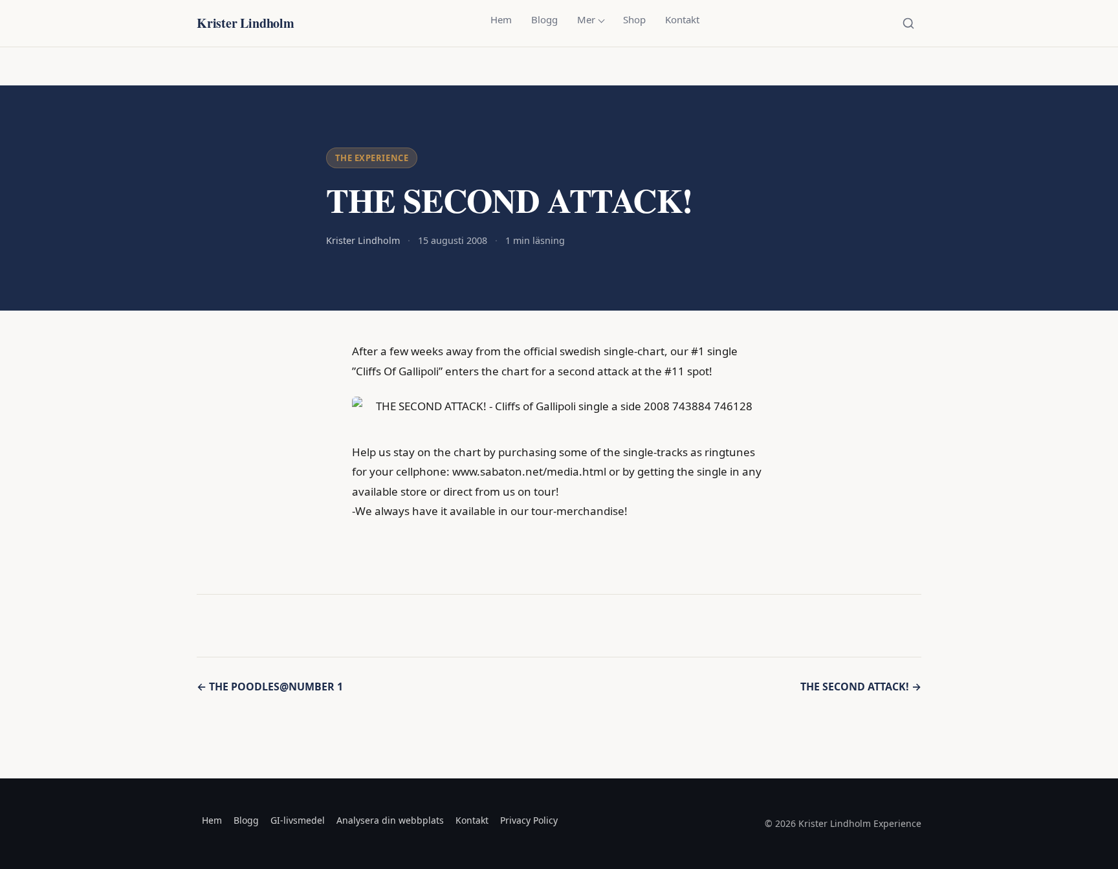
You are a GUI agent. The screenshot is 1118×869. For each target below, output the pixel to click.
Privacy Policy (529, 820)
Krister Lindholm (245, 23)
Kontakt (682, 19)
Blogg (544, 19)
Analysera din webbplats (390, 820)
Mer (586, 19)
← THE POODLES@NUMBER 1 (270, 686)
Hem (501, 19)
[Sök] (908, 23)
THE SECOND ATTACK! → (860, 686)
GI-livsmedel (297, 820)
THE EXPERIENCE (371, 158)
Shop (634, 19)
